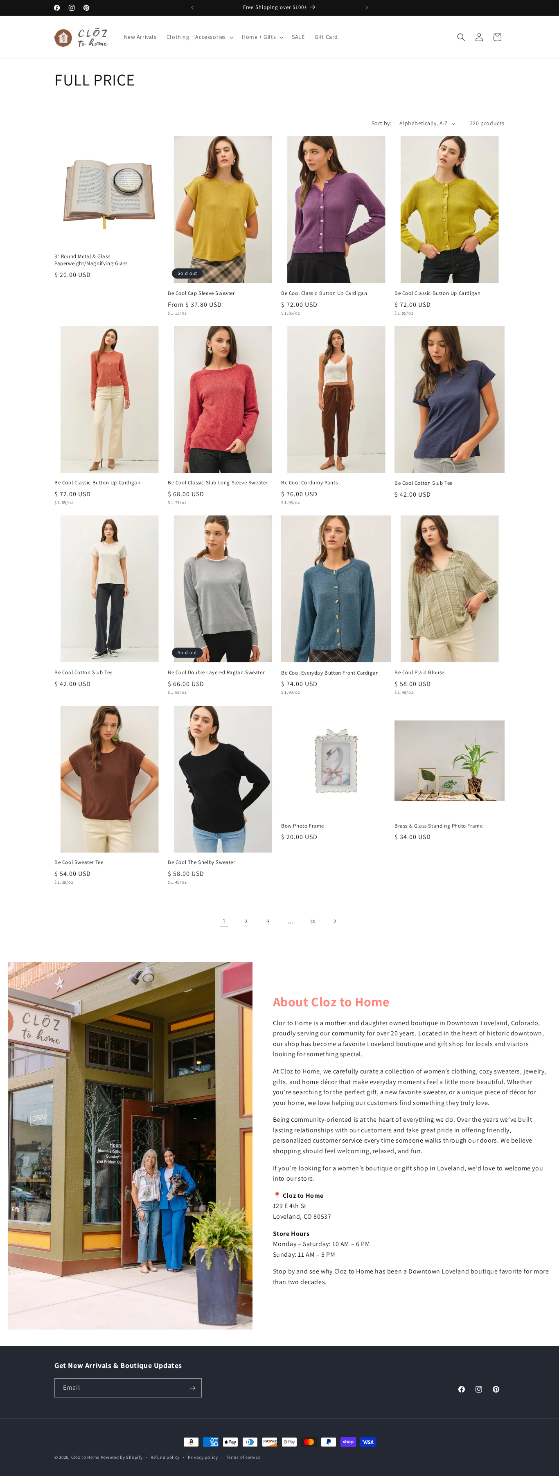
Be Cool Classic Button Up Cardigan (324, 293)
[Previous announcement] (192, 8)
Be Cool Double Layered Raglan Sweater (216, 672)
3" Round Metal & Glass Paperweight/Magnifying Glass (91, 260)
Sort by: (381, 123)
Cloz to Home (85, 1457)
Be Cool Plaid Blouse (419, 672)
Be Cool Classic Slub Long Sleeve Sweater (218, 482)
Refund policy (165, 1457)
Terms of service (243, 1457)
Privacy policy (203, 1457)
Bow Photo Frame (302, 826)
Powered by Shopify (122, 1457)
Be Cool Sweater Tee (78, 862)
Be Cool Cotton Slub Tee (423, 483)
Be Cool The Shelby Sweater (201, 862)
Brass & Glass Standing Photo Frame (438, 826)
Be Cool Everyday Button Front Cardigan (330, 673)
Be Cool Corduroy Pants (309, 482)
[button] (199, 36)
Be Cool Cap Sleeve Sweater (201, 293)
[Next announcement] (367, 8)
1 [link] (224, 921)
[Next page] (335, 921)
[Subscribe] (192, 1388)
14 (313, 921)
